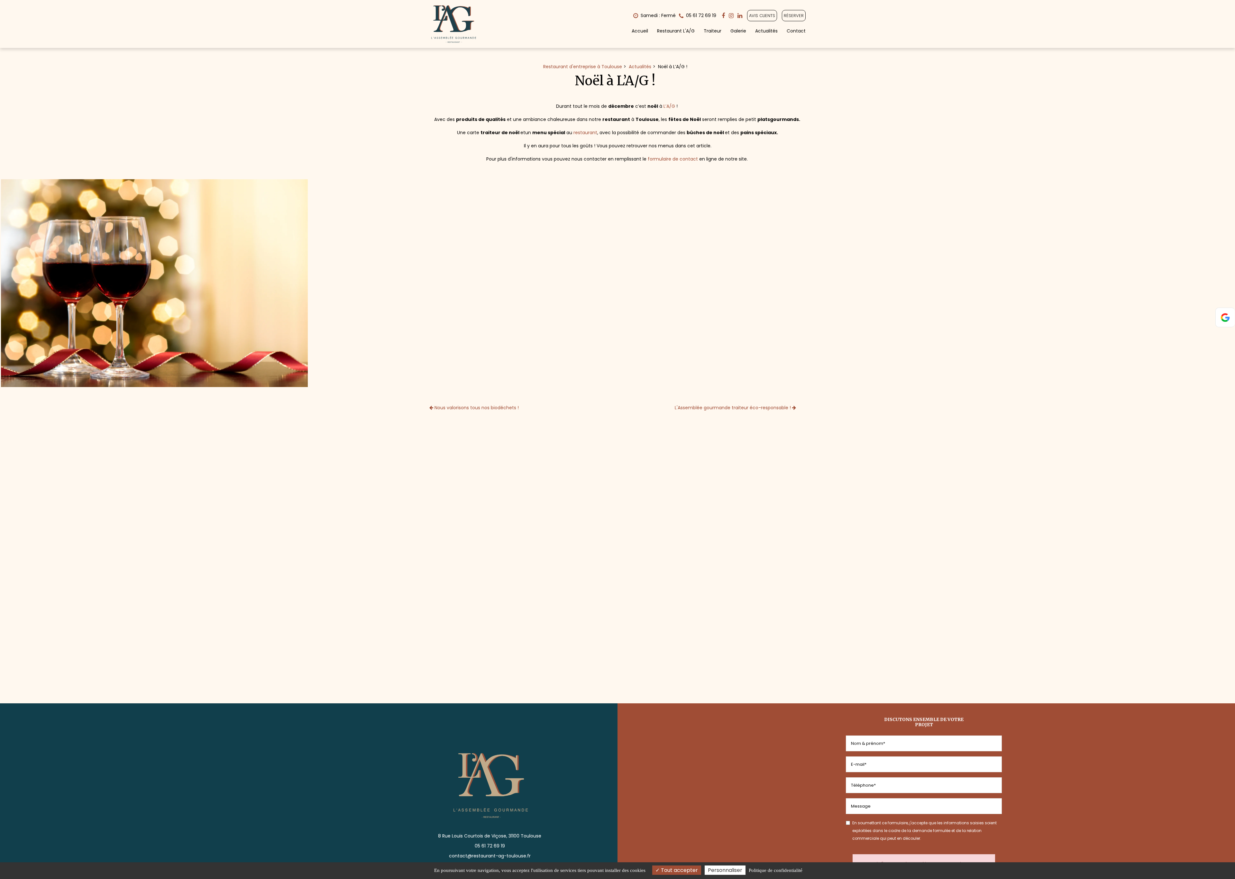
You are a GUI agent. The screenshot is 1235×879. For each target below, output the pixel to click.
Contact (796, 31)
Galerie (738, 31)
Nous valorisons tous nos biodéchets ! (476, 407)
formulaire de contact (673, 159)
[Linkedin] (739, 16)
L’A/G (669, 106)
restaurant (585, 132)
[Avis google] (1225, 317)
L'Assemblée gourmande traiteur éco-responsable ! (733, 407)
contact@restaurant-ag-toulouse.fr (490, 856)
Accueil (640, 31)
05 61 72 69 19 (490, 846)
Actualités (766, 31)
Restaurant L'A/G (676, 31)
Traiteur (712, 31)
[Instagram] (731, 16)
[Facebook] (723, 16)
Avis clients (762, 16)
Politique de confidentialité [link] (775, 870)
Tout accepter (679, 870)
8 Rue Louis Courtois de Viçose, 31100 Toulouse (489, 836)
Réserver (794, 16)
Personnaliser (725, 870)
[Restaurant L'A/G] (154, 283)
